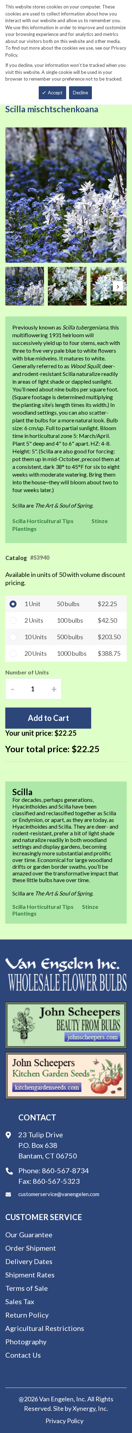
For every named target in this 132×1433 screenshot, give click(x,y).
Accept (55, 92)
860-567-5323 (56, 1181)
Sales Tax (19, 1301)
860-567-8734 (65, 1170)
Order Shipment (30, 1248)
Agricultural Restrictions (44, 1328)
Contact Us (23, 1355)
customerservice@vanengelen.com (58, 1194)
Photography (25, 1341)
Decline (80, 92)
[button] (26, 286)
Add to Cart (48, 718)
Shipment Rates (30, 1274)
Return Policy (27, 1315)
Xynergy (84, 1408)
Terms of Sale (26, 1288)
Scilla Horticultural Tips (43, 520)
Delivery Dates (28, 1261)
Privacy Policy (64, 1421)
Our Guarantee (28, 1234)
